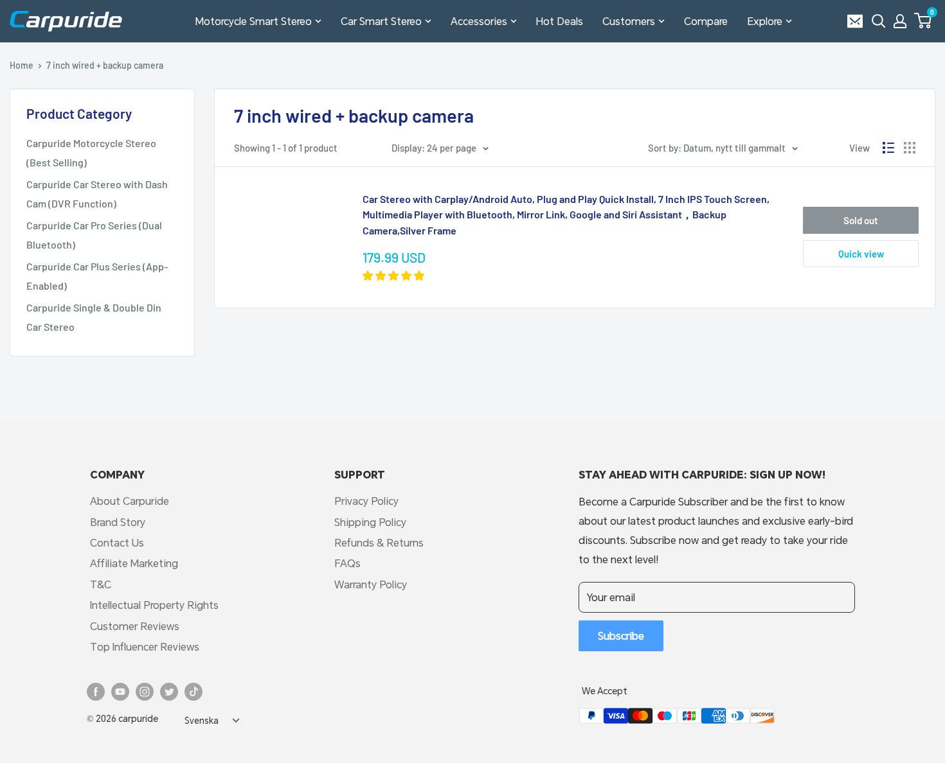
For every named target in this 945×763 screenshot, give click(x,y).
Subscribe (621, 635)
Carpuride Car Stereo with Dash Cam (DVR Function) (97, 193)
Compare (706, 21)
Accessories (479, 21)
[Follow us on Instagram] (145, 692)
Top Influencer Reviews (144, 646)
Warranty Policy (370, 584)
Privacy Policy (366, 500)
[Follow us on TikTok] (193, 692)
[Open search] (879, 21)
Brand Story (117, 522)
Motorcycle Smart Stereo (253, 21)
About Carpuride (129, 500)
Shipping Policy (370, 522)
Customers (628, 21)
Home (21, 65)
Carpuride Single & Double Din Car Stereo (93, 317)
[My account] (900, 21)
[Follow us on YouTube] (120, 692)
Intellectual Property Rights (154, 604)
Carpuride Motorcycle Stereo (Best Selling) (91, 152)
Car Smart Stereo (381, 21)
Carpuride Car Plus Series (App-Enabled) (97, 276)
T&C (100, 584)
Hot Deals (559, 21)
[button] (922, 20)
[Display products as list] (888, 147)
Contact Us (117, 542)
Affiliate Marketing (134, 563)
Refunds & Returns (379, 542)
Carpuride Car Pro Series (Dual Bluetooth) (94, 234)
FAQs (347, 563)
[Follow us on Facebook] (96, 692)
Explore (764, 21)
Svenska (201, 720)
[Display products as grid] (909, 147)
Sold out (860, 220)
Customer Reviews (134, 626)
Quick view (861, 253)
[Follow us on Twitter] (169, 692)
